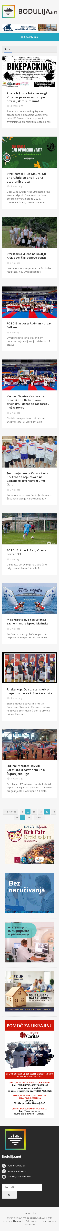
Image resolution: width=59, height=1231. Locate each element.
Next (38, 817)
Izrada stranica (48, 1221)
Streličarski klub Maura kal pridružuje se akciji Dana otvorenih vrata (26, 178)
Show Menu (31, 36)
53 (53, 811)
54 (16, 817)
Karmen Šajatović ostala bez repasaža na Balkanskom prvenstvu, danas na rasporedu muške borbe (28, 401)
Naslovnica (30, 1213)
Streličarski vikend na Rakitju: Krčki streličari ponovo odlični (27, 255)
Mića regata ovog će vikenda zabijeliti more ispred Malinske (28, 621)
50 (34, 811)
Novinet (18, 1221)
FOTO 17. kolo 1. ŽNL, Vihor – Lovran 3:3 (26, 552)
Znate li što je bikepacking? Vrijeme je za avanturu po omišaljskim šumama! (27, 97)
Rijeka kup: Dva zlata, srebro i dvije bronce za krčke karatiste (29, 691)
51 (40, 811)
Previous (11, 811)
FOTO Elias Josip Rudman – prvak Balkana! (29, 325)
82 (29, 817)
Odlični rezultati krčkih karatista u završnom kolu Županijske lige (26, 770)
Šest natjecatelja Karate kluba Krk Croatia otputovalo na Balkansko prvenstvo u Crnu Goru (27, 478)
